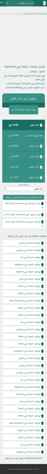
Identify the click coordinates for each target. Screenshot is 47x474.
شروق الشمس (32, 135)
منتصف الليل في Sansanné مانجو (25, 222)
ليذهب (36, 14)
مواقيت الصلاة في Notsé (29, 344)
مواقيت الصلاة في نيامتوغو (28, 329)
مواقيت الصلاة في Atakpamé (27, 265)
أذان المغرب (34, 167)
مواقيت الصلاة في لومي (29, 243)
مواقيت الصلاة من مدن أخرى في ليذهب (26, 236)
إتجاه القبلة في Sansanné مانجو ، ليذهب (23, 197)
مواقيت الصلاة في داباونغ (29, 308)
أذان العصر (34, 156)
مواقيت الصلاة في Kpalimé (28, 272)
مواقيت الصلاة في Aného (29, 293)
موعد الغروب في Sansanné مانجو (25, 214)
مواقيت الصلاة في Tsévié (29, 286)
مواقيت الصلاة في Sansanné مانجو (24, 301)
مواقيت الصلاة (43, 14)
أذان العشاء (34, 177)
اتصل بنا (36, 469)
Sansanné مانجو (28, 14)
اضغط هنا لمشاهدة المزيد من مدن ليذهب (23, 458)
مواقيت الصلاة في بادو (30, 322)
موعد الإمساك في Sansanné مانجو (24, 203)
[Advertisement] (23, 40)
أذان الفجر (34, 125)
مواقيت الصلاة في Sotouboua (27, 351)
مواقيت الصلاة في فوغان (29, 358)
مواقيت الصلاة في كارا (30, 257)
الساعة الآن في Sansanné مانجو (30, 84)
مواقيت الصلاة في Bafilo (29, 337)
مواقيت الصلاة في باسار (29, 279)
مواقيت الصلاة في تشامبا (29, 315)
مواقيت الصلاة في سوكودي (28, 250)
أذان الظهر (34, 146)
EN (1, 3)
